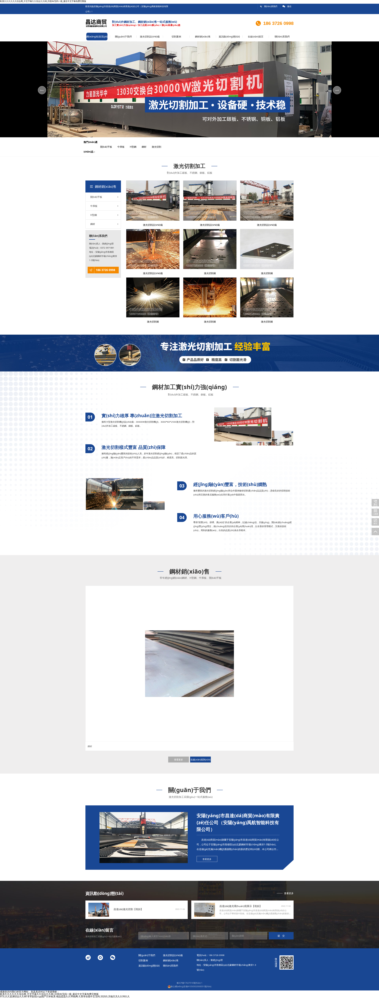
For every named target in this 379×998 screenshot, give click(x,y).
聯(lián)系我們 (268, 6)
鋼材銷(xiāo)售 (203, 36)
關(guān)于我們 (123, 36)
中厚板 (123, 146)
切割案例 (176, 36)
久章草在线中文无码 (89, 996)
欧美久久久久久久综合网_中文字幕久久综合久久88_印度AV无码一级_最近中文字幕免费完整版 (49, 994)
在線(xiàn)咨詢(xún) (201, 759)
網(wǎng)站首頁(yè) (96, 36)
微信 (286, 6)
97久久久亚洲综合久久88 (13, 996)
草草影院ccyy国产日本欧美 (41, 996)
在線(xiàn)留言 (255, 36)
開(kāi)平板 (108, 146)
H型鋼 (135, 146)
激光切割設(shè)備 (150, 36)
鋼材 (146, 146)
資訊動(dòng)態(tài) (229, 36)
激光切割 (159, 146)
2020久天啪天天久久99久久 (115, 996)
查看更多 (178, 759)
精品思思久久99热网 (67, 996)
